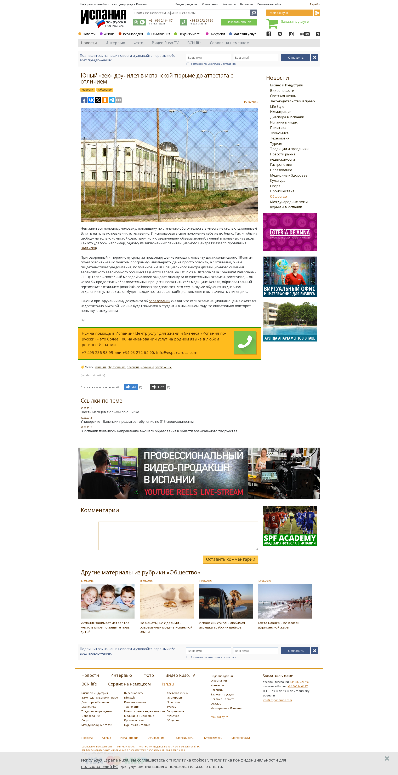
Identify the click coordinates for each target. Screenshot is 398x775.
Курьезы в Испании (286, 207)
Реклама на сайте (269, 4)
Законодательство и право (292, 101)
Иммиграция (280, 111)
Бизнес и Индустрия (286, 85)
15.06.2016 (146, 580)
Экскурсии (217, 34)
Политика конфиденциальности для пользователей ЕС (169, 746)
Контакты (229, 4)
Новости (89, 34)
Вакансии (246, 4)
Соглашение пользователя (96, 746)
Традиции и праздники (289, 149)
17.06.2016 (87, 580)
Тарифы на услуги (222, 694)
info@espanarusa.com (176, 352)
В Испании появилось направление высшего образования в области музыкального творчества (159, 431)
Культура (277, 180)
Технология (279, 138)
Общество (278, 196)
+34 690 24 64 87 (160, 20)
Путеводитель (212, 738)
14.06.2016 (205, 580)
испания (100, 367)
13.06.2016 (264, 580)
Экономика (279, 133)
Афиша (109, 34)
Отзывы (216, 703)
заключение (163, 367)
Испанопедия (133, 34)
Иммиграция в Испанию (226, 708)
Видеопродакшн (187, 4)
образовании (159, 301)
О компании (210, 4)
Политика (278, 127)
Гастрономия (281, 164)
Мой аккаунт (219, 717)
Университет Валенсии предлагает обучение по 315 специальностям (137, 421)
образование (117, 367)
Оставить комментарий (230, 559)
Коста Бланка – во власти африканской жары (278, 625)
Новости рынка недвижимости (144, 711)
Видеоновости (282, 90)
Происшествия (282, 191)
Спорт (275, 186)
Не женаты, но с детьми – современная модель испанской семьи (166, 627)
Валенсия (88, 248)
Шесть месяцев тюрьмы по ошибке (110, 412)
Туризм (276, 143)
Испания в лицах (283, 122)
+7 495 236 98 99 (97, 352)
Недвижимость (189, 34)
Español (315, 4)
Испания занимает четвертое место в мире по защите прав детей (105, 627)
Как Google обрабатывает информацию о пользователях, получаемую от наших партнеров (133, 749)
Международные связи (289, 202)
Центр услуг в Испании (133, 4)
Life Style (277, 106)
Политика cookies (125, 746)
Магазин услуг (244, 34)
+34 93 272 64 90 (201, 20)
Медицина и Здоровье (288, 175)
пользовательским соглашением (220, 63)
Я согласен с (214, 63)
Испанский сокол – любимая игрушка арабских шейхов (222, 625)
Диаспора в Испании (287, 117)
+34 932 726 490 (299, 682)
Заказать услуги (295, 21)
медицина (147, 367)
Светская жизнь (283, 95)
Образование (281, 170)
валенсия (133, 367)
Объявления (160, 34)
